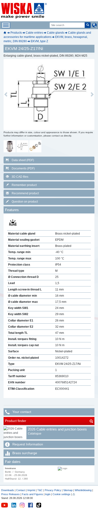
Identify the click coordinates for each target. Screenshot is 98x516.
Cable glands (55, 32)
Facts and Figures (32, 494)
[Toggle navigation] (5, 25)
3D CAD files (20, 176)
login (47, 494)
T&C (40, 490)
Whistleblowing (83, 490)
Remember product (24, 185)
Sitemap (68, 490)
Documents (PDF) (23, 168)
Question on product (25, 201)
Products (16, 32)
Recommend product (25, 193)
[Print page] (74, 494)
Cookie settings (61, 494)
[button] (6, 94)
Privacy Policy (53, 490)
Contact (20, 490)
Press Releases (10, 494)
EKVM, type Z (39, 41)
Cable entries (34, 32)
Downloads (7, 490)
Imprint (31, 490)
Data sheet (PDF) (23, 160)
